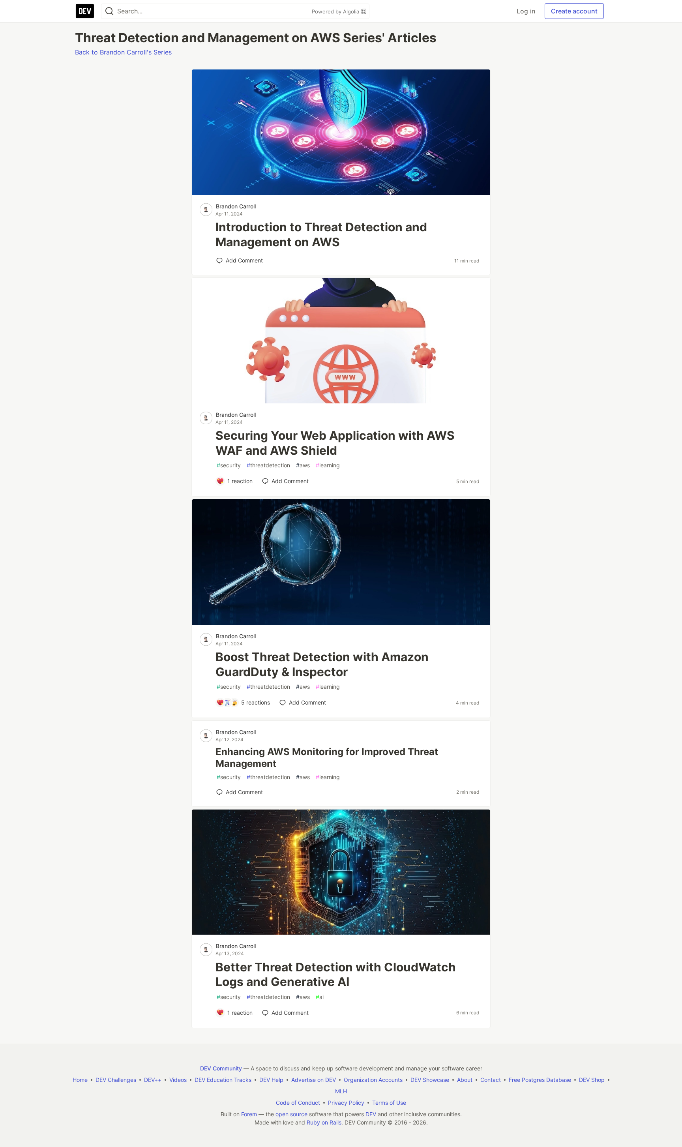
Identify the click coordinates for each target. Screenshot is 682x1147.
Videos (178, 1079)
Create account (574, 11)
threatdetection (268, 465)
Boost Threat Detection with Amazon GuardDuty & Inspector (322, 664)
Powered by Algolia (336, 11)
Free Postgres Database (540, 1079)
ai (320, 996)
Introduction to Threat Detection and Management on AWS (321, 234)
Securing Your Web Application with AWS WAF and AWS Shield (335, 442)
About (464, 1079)
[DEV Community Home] (85, 11)
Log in (526, 11)
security (229, 465)
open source (291, 1114)
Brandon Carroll (236, 206)
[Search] (109, 11)
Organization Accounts (373, 1079)
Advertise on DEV (313, 1079)
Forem (249, 1114)
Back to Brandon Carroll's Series (123, 52)
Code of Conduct (298, 1102)
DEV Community (221, 1068)
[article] (341, 193)
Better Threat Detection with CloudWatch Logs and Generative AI (335, 974)
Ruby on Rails (324, 1122)
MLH (341, 1091)
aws (303, 465)
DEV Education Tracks (223, 1079)
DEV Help (271, 1079)
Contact (490, 1079)
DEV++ (152, 1079)
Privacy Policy (346, 1102)
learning (328, 465)
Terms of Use (389, 1102)
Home (80, 1079)
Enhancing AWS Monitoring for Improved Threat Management (326, 757)
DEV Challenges (116, 1079)
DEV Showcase (429, 1079)
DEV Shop (592, 1079)
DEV (370, 1114)
